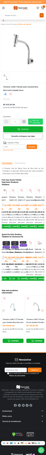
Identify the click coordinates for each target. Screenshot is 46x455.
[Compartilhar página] (5, 94)
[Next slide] (42, 310)
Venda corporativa (25, 2)
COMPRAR (25, 129)
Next (42, 205)
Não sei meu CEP (8, 150)
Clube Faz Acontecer (11, 2)
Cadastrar (34, 370)
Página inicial (5, 24)
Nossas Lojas (37, 2)
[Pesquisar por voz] (3, 20)
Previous (3, 205)
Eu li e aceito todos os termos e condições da (24, 374)
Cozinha (14, 24)
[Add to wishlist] (10, 94)
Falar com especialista (36, 121)
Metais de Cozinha (24, 24)
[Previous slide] (3, 310)
